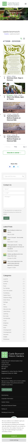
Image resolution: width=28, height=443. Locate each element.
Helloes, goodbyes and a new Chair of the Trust (15, 255)
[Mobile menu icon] (26, 4)
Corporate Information (7, 398)
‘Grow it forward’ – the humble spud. (15, 238)
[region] (14, 430)
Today (15, 146)
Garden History (5, 402)
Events (6, 34)
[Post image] (4, 230)
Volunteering (4, 395)
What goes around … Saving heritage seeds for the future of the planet (15, 246)
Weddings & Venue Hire (7, 412)
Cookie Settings (14, 440)
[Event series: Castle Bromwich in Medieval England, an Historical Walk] (17, 114)
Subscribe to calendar (13, 152)
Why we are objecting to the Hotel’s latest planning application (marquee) (14, 263)
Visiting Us (4, 409)
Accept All (14, 436)
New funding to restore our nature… (14, 231)
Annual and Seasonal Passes (8, 405)
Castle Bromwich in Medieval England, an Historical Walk (14, 118)
